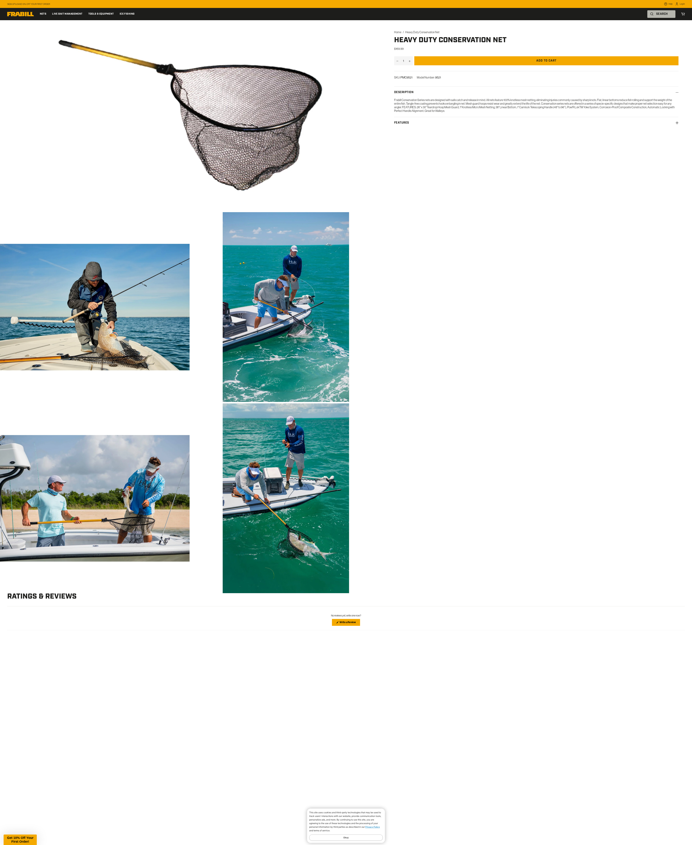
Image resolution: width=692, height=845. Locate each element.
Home (397, 32)
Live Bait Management (67, 14)
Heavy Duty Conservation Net (422, 32)
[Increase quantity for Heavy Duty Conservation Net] (409, 61)
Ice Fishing (127, 14)
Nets (43, 14)
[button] (20, 840)
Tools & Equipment (101, 14)
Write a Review (349, 623)
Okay (346, 837)
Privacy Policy (372, 827)
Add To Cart (546, 60)
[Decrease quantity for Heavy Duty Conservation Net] (397, 61)
